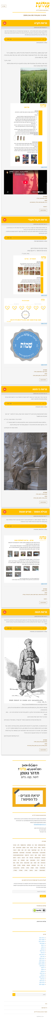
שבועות (28, 865)
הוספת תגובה (43, 210)
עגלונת (46, 1016)
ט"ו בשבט (27, 855)
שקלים (32, 868)
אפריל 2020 (42, 973)
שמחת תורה (42, 868)
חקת (36, 855)
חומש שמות (39, 371)
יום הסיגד (43, 857)
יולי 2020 (43, 967)
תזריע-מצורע (16, 868)
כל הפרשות (44, 1008)
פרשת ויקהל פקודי (37, 219)
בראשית (43, 847)
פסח (14, 862)
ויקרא (46, 198)
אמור (36, 845)
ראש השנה (34, 865)
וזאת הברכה (18, 847)
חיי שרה (43, 855)
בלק (18, 845)
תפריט (3, 6)
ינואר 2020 (42, 979)
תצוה (38, 741)
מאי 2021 (43, 949)
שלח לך (18, 865)
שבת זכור (29, 745)
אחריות (45, 594)
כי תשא (40, 494)
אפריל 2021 (42, 951)
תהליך (36, 202)
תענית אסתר (42, 870)
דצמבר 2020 (42, 958)
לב (41, 375)
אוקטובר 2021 (42, 939)
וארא (28, 847)
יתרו (27, 857)
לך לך (38, 860)
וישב (22, 850)
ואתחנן (24, 847)
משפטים (23, 860)
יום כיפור (31, 857)
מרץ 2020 (43, 975)
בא (32, 845)
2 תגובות (45, 206)
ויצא (38, 850)
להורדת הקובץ (44, 167)
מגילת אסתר (41, 594)
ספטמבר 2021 (42, 941)
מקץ (27, 860)
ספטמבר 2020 (42, 964)
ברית (46, 202)
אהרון (46, 498)
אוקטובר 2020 (42, 962)
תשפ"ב (15, 870)
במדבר (14, 845)
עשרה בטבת (26, 862)
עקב (31, 862)
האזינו (31, 847)
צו (44, 865)
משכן (43, 202)
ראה (38, 865)
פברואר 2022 (42, 937)
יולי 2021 (43, 945)
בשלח (39, 847)
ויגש (14, 847)
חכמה (44, 375)
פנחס (18, 862)
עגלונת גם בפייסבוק (41, 921)
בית (46, 375)
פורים (46, 590)
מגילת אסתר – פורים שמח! (33, 511)
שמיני (37, 868)
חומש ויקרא (42, 198)
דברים (35, 847)
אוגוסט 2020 (42, 965)
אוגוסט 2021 (42, 943)
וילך (41, 850)
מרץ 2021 (43, 952)
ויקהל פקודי (44, 371)
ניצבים (14, 860)
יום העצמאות (37, 857)
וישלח (19, 850)
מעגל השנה (35, 594)
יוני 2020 (43, 969)
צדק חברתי (28, 594)
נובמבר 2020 (42, 960)
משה (37, 498)
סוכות (35, 862)
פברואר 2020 (42, 977)
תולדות (22, 868)
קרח (42, 865)
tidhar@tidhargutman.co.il (40, 824)
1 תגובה (45, 599)
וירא (25, 850)
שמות (14, 865)
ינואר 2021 (42, 956)
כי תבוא (23, 857)
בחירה (43, 498)
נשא (38, 862)
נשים (37, 375)
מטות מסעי (32, 860)
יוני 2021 (43, 947)
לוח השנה (43, 860)
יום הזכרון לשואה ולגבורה (18, 855)
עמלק (32, 745)
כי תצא (19, 857)
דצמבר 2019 (42, 980)
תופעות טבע (32, 202)
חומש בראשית (35, 852)
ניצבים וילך (43, 862)
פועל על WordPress (40, 1016)
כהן (37, 745)
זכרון (40, 745)
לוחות (40, 498)
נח (18, 860)
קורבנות (40, 202)
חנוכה (39, 855)
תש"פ (38, 198)
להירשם (43, 896)
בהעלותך (29, 845)
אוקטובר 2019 (42, 984)
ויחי (44, 850)
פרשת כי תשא (39, 389)
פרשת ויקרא (40, 23)
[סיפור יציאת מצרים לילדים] (29, 797)
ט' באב (31, 855)
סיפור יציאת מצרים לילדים (40, 1012)
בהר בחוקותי (23, 845)
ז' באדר (14, 850)
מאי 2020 (43, 971)
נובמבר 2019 (42, 982)
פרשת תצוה (41, 612)
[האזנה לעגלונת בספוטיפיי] (39, 910)
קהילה (24, 594)
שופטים (23, 865)
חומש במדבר (42, 852)
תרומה (31, 870)
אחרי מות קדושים (41, 845)
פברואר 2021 (42, 954)
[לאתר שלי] (29, 771)
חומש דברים (28, 852)
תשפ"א (20, 870)
